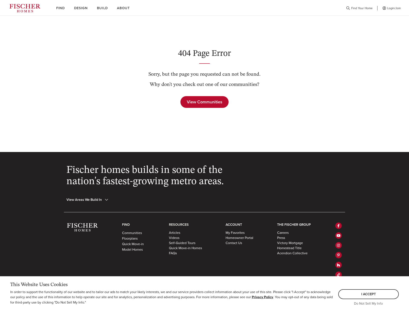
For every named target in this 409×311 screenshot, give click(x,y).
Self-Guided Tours (182, 242)
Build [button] (102, 8)
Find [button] (60, 8)
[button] (359, 8)
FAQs (173, 253)
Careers (283, 232)
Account (234, 224)
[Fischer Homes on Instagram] (338, 245)
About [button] (123, 8)
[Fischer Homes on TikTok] (338, 275)
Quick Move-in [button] (133, 244)
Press (281, 237)
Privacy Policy (262, 297)
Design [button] (81, 8)
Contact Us (234, 242)
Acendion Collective (292, 253)
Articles (174, 232)
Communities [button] (132, 232)
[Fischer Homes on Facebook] (338, 226)
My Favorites (235, 232)
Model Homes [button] (132, 249)
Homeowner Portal (239, 237)
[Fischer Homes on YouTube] (338, 235)
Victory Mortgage (290, 242)
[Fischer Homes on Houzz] (338, 265)
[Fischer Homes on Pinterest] (338, 255)
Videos (174, 237)
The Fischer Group (294, 224)
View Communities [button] (204, 102)
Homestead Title (289, 248)
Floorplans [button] (130, 238)
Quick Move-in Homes (185, 248)
